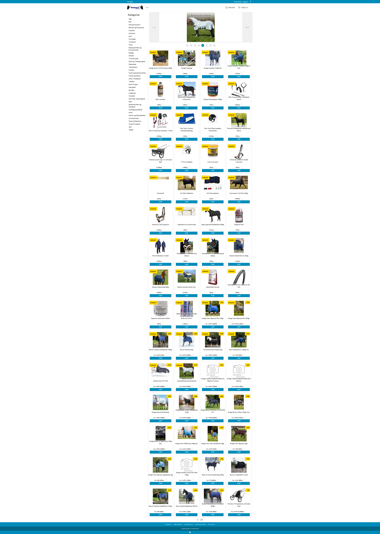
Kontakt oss (168, 524)
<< (154, 27)
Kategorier (134, 14)
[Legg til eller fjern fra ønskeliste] (163, 74)
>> (247, 27)
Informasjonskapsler (200, 524)
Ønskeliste (238, 2)
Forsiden (130, 2)
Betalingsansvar (189, 524)
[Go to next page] (198, 520)
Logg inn (245, 2)
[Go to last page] (201, 520)
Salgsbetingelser (178, 524)
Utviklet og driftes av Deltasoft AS (190, 528)
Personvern (211, 524)
